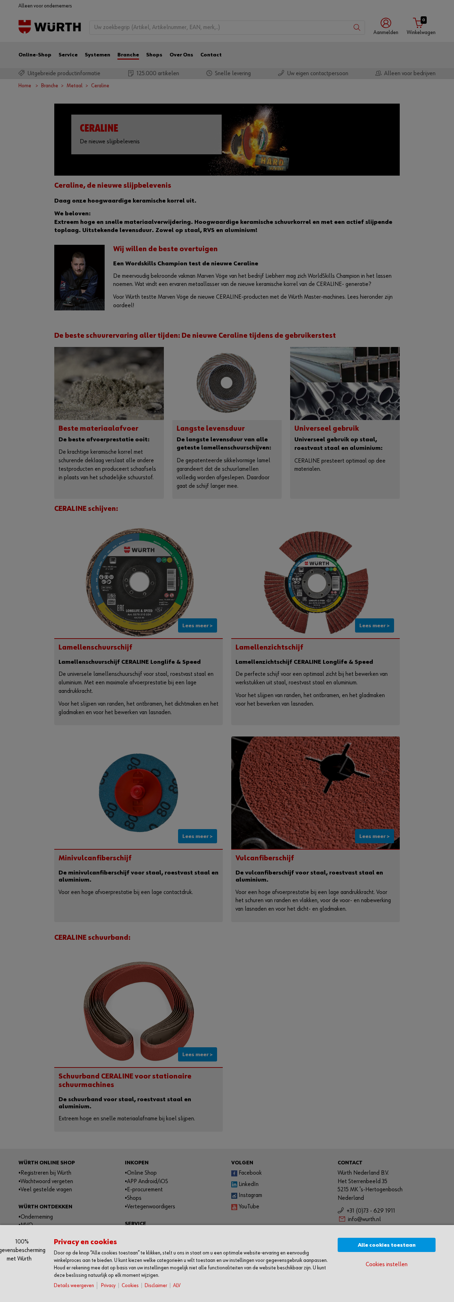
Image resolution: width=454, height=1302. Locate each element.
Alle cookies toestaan (387, 1245)
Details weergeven (74, 1285)
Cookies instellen (387, 1265)
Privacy (108, 1285)
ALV (177, 1285)
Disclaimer (156, 1285)
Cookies (130, 1285)
